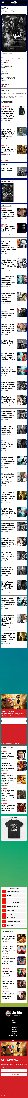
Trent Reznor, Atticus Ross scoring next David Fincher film (8, 150)
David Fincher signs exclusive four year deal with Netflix (8, 371)
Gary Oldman (4, 59)
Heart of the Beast (12, 918)
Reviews (14, 1027)
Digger (9, 895)
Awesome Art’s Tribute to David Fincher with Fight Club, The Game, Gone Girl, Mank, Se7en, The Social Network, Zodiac (7, 113)
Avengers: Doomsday (13, 891)
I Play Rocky (10, 925)
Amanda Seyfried (12, 59)
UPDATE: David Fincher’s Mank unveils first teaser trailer (7, 429)
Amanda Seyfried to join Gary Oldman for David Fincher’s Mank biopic (8, 496)
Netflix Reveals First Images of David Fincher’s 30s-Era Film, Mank (7, 445)
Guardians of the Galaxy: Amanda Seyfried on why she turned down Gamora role (7, 328)
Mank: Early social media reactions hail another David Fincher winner (8, 385)
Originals (14, 1031)
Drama (3, 82)
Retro (14, 1033)
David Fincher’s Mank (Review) (6, 169)
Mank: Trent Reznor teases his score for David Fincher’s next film (8, 400)
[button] (3, 3)
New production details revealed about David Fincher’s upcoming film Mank (7, 479)
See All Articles (4, 160)
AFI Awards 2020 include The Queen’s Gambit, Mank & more (7, 313)
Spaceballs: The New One (14, 921)
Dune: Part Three (12, 899)
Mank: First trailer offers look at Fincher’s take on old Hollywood (8, 415)
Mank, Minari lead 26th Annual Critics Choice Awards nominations (8, 297)
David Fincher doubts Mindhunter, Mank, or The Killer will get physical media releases (8, 133)
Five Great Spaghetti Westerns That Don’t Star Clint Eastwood (8, 938)
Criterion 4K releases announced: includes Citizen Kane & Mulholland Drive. (8, 246)
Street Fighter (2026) (13, 902)
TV (14, 1025)
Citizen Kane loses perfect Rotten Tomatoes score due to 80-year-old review (8, 264)
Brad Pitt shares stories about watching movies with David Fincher (8, 356)
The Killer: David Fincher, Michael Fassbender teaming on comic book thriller (8, 281)
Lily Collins (18, 59)
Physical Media (14, 1036)
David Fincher (4, 64)
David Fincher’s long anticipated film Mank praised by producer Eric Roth (8, 461)
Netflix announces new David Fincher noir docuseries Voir (8, 229)
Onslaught (10, 914)
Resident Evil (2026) (12, 906)
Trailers (14, 1029)
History (6, 82)
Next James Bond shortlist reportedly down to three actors (7, 755)
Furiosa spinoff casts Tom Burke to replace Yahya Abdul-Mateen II (7, 213)
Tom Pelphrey (8, 60)
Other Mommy (11, 910)
